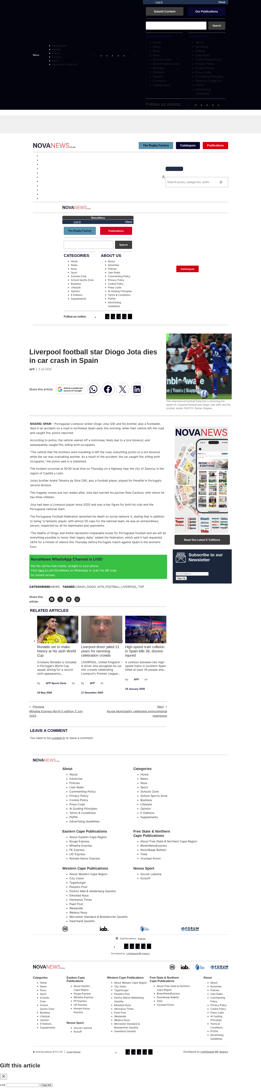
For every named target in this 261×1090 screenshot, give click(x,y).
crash (80, 586)
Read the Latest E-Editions (202, 540)
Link (3, 1085)
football (112, 586)
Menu (36, 55)
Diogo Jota (95, 586)
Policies (142, 938)
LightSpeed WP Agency (138, 953)
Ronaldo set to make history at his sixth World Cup (56, 651)
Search (217, 25)
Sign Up (181, 578)
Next (160, 706)
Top (141, 586)
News (55, 586)
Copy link (46, 1085)
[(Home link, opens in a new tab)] (49, 967)
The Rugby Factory (156, 145)
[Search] (220, 182)
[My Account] (149, 2)
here (41, 570)
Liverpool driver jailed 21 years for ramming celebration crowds (100, 651)
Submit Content (164, 11)
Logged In (58, 738)
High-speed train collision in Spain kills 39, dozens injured (144, 651)
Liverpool (129, 586)
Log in (159, 2)
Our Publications (206, 11)
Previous (38, 706)
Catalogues (188, 145)
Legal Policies (73, 1052)
